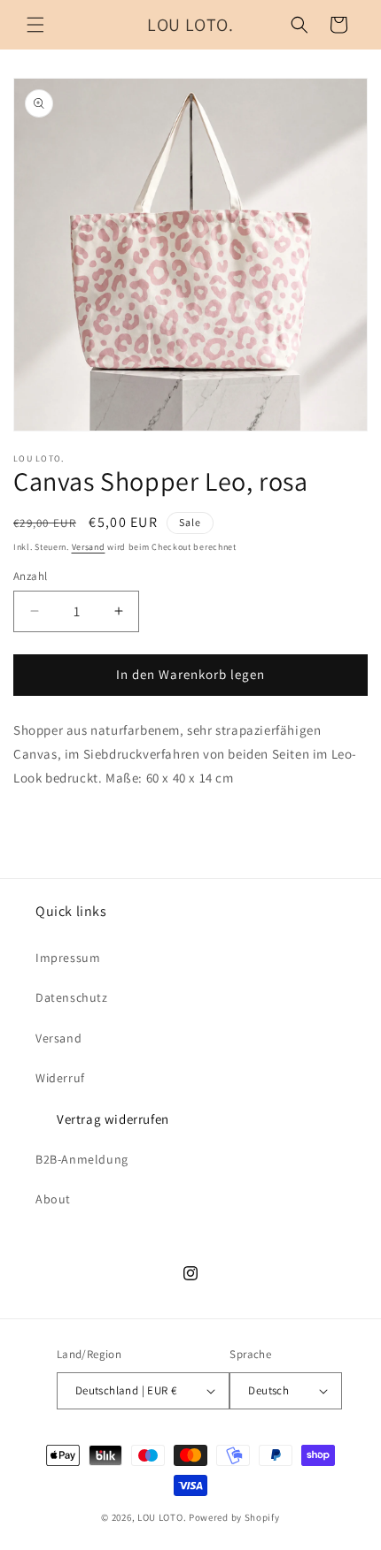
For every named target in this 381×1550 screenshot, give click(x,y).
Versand (88, 547)
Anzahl (30, 576)
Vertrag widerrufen (113, 1119)
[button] (35, 24)
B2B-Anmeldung (81, 1159)
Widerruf (60, 1078)
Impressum (67, 958)
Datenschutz (71, 997)
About (53, 1199)
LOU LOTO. (161, 1517)
